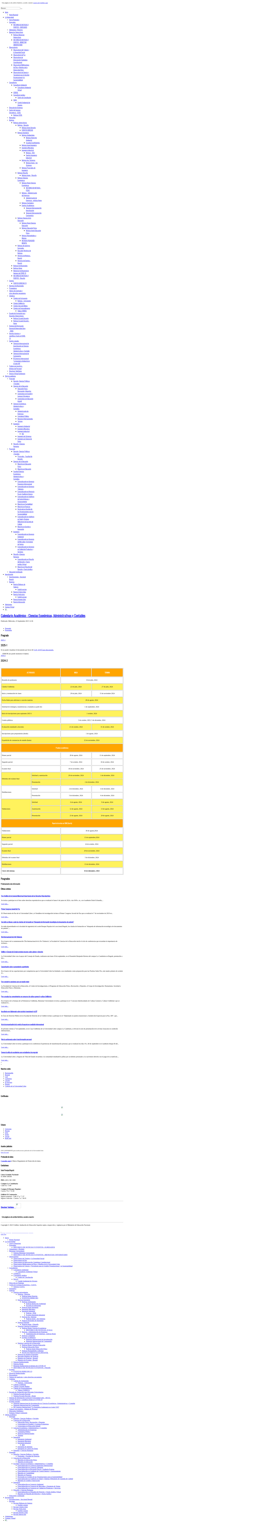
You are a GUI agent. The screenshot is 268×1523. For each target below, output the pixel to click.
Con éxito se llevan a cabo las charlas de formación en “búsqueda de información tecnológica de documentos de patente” (37, 922)
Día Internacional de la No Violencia (11, 937)
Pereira (7, 1084)
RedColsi (8, 1138)
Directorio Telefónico (8, 1207)
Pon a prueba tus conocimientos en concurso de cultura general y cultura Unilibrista (26, 996)
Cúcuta (7, 1080)
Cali (6, 1077)
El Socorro (8, 1082)
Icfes (6, 1133)
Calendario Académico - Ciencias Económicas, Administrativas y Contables (43, 615)
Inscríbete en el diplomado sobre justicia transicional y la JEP (19, 1011)
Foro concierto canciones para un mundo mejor (15, 981)
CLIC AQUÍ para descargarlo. (44, 650)
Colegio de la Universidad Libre (15, 1086)
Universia (8, 1129)
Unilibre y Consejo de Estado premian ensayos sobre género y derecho (22, 952)
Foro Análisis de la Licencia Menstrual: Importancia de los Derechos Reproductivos (25, 896)
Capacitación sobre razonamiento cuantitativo (15, 966)
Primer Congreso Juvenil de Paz (10, 909)
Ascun (7, 1136)
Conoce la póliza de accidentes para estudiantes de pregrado (19, 1052)
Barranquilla (9, 1073)
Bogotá (7, 1075)
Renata (7, 1131)
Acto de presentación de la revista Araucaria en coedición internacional (22, 1024)
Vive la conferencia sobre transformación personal (16, 1039)
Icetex (7, 1134)
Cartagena (8, 1079)
